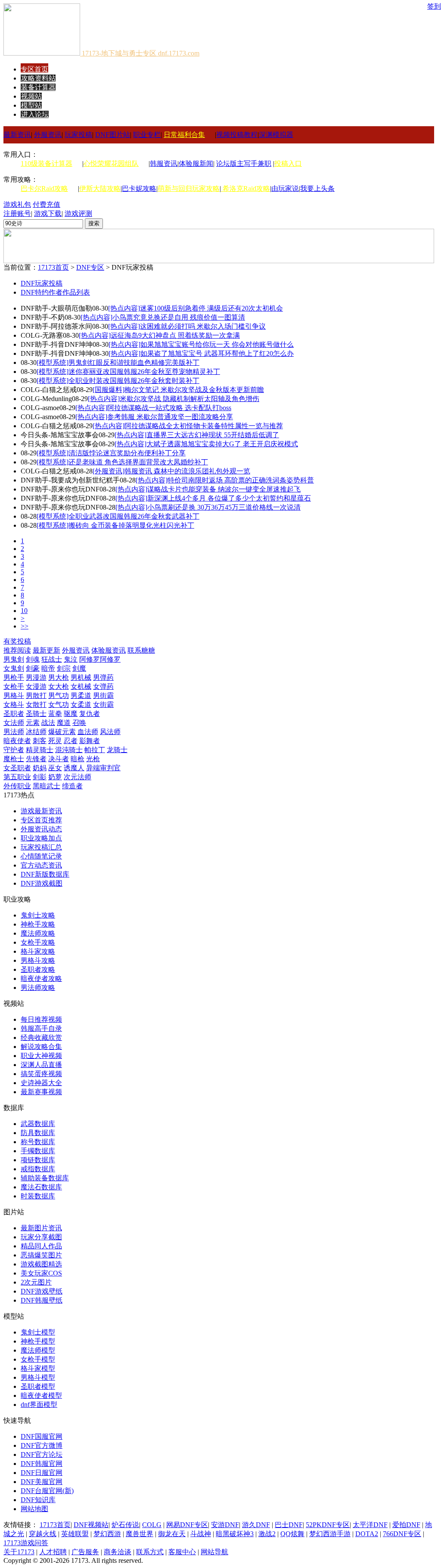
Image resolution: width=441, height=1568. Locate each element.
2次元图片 (36, 1282)
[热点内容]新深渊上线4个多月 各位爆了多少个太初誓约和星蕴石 (213, 498)
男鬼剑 (13, 659)
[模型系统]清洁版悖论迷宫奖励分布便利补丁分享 (111, 453)
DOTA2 (366, 1533)
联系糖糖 (141, 650)
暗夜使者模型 (41, 1395)
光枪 (93, 758)
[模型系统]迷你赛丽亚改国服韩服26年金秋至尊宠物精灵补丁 (128, 371)
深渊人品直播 (41, 1064)
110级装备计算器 (46, 163)
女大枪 (58, 686)
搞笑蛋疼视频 (41, 1073)
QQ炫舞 (292, 1533)
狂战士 (51, 659)
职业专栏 (147, 134)
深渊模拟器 (276, 134)
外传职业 (17, 786)
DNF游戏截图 (41, 883)
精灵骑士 (39, 749)
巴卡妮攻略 (139, 188)
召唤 (79, 722)
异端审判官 (103, 768)
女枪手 (13, 686)
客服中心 (182, 1552)
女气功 (58, 704)
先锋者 (36, 758)
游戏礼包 (17, 204)
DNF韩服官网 (41, 1463)
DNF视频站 (91, 1524)
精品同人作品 (41, 1246)
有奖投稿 (17, 641)
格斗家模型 (38, 1368)
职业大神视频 (41, 1055)
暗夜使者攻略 (41, 978)
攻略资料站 (38, 78)
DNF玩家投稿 (41, 283)
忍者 (71, 740)
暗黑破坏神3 (235, 1533)
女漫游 (36, 686)
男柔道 (81, 695)
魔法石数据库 (41, 1187)
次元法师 (77, 777)
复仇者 (89, 713)
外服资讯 (48, 134)
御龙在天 (172, 1533)
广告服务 (85, 1552)
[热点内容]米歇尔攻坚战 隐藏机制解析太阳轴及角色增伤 (173, 398)
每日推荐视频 (41, 1019)
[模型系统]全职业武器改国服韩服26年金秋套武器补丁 (118, 516)
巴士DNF (289, 1524)
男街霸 (103, 695)
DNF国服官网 (41, 1436)
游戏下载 (48, 213)
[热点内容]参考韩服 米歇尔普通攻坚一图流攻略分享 (154, 416)
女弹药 (103, 686)
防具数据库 (38, 1132)
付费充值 (46, 204)
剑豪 (33, 668)
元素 (33, 722)
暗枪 (77, 758)
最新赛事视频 (41, 1091)
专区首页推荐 (41, 820)
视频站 (31, 96)
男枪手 (13, 677)
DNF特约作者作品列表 (55, 292)
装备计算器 (38, 87)
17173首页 (53, 267)
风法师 (110, 731)
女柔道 (81, 704)
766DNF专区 (402, 1533)
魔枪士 (13, 758)
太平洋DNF (370, 1524)
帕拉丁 (94, 749)
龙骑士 (117, 749)
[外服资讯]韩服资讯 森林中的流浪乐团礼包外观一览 (171, 471)
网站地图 (34, 1508)
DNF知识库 (38, 1499)
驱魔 (71, 713)
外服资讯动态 (41, 829)
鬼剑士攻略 (38, 915)
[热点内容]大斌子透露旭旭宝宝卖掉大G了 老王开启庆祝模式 (206, 444)
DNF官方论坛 (41, 1454)
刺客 (40, 740)
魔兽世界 (139, 1533)
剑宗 (64, 668)
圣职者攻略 (38, 969)
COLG (151, 1524)
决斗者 (58, 758)
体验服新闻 (196, 163)
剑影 (40, 777)
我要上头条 (317, 188)
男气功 (58, 695)
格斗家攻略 (38, 951)
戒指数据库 (38, 1169)
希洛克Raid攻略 (245, 188)
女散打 (36, 704)
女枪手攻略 (38, 942)
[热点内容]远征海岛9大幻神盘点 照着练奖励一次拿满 (159, 335)
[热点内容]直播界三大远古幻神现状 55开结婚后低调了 (197, 435)
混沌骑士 (69, 749)
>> (24, 626)
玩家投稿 (78, 134)
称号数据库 (38, 1141)
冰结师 (36, 731)
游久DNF (256, 1524)
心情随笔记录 (41, 856)
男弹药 (103, 677)
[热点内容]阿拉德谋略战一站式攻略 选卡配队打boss (153, 407)
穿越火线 (42, 1533)
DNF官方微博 (41, 1445)
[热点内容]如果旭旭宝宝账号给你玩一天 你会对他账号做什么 (201, 344)
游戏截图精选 (41, 1264)
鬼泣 (71, 659)
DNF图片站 (112, 134)
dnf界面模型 (39, 1404)
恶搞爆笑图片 (41, 1255)
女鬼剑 (13, 668)
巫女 (55, 768)
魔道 (64, 722)
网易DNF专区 (187, 1524)
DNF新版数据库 (45, 874)
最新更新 (46, 650)
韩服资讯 (163, 163)
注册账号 (17, 213)
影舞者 (89, 740)
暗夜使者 (17, 740)
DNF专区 (90, 267)
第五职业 (17, 777)
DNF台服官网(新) (47, 1490)
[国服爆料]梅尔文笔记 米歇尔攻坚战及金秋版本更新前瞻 (178, 389)
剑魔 (79, 668)
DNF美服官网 (41, 1481)
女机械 (81, 686)
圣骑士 (36, 713)
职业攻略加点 (41, 838)
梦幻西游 (107, 1533)
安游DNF (225, 1524)
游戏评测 (78, 213)
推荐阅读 (17, 650)
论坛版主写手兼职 (243, 163)
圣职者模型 (38, 1386)
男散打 (36, 695)
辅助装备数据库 (45, 1178)
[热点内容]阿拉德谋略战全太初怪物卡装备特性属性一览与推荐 (188, 425)
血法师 (88, 731)
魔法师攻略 (38, 933)
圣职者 (13, 713)
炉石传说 (125, 1524)
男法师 (13, 731)
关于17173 (18, 1552)
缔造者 (72, 786)
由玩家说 (285, 188)
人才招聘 (53, 1552)
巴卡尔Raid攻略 (44, 188)
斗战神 (200, 1533)
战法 (48, 722)
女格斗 (13, 704)
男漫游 (36, 677)
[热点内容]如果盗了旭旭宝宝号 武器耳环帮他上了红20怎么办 (201, 353)
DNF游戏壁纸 (41, 1291)
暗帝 (48, 668)
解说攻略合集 (41, 1046)
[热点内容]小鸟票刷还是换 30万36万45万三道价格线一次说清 (208, 507)
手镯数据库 (38, 1150)
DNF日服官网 (41, 1472)
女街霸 (103, 704)
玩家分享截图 (41, 1237)
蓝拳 (55, 713)
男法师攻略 (38, 987)
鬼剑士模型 (38, 1332)
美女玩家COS (41, 1273)
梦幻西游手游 (330, 1533)
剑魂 (33, 659)
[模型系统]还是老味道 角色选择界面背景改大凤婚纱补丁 (122, 462)
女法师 (13, 722)
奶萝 (55, 777)
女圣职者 (17, 768)
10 (24, 610)
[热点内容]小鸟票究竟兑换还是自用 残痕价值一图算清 (163, 317)
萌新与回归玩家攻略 (189, 188)
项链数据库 (38, 1160)
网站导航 (214, 1552)
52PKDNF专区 (328, 1524)
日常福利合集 (184, 134)
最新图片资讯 (41, 1228)
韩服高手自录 (41, 1028)
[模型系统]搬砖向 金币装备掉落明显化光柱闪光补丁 (115, 525)
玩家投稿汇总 (41, 847)
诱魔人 (74, 768)
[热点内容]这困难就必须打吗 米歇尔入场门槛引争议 (187, 326)
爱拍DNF (406, 1524)
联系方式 (150, 1552)
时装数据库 (38, 1196)
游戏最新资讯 (41, 811)
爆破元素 (62, 731)
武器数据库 (38, 1123)
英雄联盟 (75, 1533)
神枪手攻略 (38, 924)
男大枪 (58, 677)
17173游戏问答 (25, 1542)
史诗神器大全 (41, 1082)
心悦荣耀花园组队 (111, 163)
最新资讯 (17, 134)
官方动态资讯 (41, 865)
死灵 (55, 740)
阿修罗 (89, 659)
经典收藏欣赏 (41, 1037)
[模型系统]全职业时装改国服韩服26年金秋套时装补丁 (118, 380)
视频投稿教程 (237, 134)
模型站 (31, 105)
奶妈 (40, 768)
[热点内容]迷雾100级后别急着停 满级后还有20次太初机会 (195, 308)
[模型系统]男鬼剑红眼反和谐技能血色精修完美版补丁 (118, 362)
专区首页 (34, 69)
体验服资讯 (108, 650)
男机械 (81, 677)
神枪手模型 (38, 1341)
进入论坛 (35, 114)
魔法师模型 (38, 1350)
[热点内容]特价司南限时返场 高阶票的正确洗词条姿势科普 (225, 480)
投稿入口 (288, 163)
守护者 (13, 749)
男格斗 (13, 695)
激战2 (267, 1533)
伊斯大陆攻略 (100, 188)
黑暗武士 (46, 786)
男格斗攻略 (38, 960)
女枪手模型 (38, 1359)
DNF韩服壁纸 (41, 1300)
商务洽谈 (117, 1552)
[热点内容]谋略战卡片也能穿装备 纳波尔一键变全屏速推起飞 (208, 489)
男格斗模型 (38, 1377)
